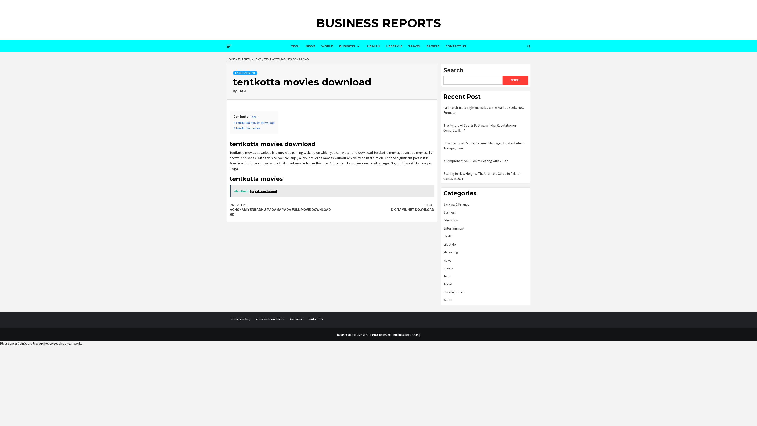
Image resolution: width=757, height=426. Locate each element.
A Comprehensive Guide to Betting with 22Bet (475, 161)
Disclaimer (296, 319)
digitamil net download (412, 207)
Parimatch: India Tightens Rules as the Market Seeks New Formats (483, 110)
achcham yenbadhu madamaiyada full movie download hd (280, 209)
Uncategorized (454, 292)
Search (453, 70)
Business (347, 46)
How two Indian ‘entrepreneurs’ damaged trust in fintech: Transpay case (484, 145)
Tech (295, 46)
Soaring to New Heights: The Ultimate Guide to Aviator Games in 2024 (482, 176)
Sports (432, 46)
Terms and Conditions (269, 319)
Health (373, 46)
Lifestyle (394, 46)
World (327, 46)
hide (254, 117)
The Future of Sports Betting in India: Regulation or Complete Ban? (479, 128)
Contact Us (455, 46)
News (310, 46)
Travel (414, 46)
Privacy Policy (240, 319)
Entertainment (245, 73)
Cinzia (241, 91)
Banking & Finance (456, 204)
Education (450, 220)
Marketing (450, 252)
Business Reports (378, 23)
